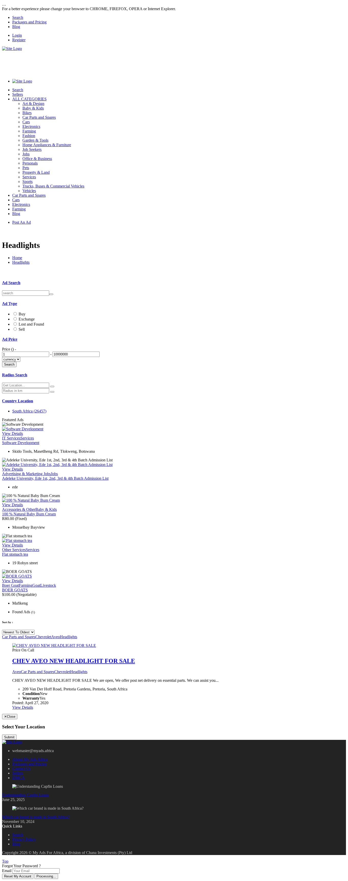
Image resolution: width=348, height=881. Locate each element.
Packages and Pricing (29, 22)
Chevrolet (43, 637)
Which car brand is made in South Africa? (35, 817)
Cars (26, 122)
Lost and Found (31, 324)
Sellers (17, 94)
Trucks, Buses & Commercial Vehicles (53, 186)
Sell (22, 329)
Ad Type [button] (9, 303)
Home (17, 258)
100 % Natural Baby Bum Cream (29, 514)
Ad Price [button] (9, 339)
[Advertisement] (95, 62)
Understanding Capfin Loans (25, 795)
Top (5, 861)
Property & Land (36, 172)
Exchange (27, 319)
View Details (12, 433)
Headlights (21, 262)
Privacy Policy (24, 839)
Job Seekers (32, 149)
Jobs (26, 154)
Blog (16, 26)
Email (6, 871)
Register (18, 40)
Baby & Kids (33, 108)
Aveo (55, 637)
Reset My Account (17, 876)
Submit (9, 737)
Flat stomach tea (15, 554)
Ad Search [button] (11, 283)
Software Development (20, 442)
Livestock (48, 585)
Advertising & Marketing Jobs (26, 474)
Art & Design (33, 103)
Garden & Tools (35, 140)
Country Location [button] (17, 401)
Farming (29, 131)
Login (17, 35)
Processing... (46, 876)
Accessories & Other (18, 509)
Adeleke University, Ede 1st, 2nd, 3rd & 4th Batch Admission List (55, 478)
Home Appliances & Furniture (46, 145)
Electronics (31, 126)
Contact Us (21, 768)
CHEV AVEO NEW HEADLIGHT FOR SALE (73, 661)
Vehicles (29, 191)
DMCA (18, 778)
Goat (36, 585)
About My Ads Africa (29, 759)
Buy (22, 314)
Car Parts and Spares (39, 117)
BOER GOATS (15, 590)
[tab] (174, 283)
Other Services (14, 550)
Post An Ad (21, 222)
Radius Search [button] (14, 375)
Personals (30, 163)
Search (17, 17)
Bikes (27, 113)
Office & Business (37, 158)
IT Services (11, 438)
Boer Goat (10, 585)
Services (29, 177)
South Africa (29, 411)
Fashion (28, 136)
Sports (27, 181)
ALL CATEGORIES (29, 99)
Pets (25, 168)
